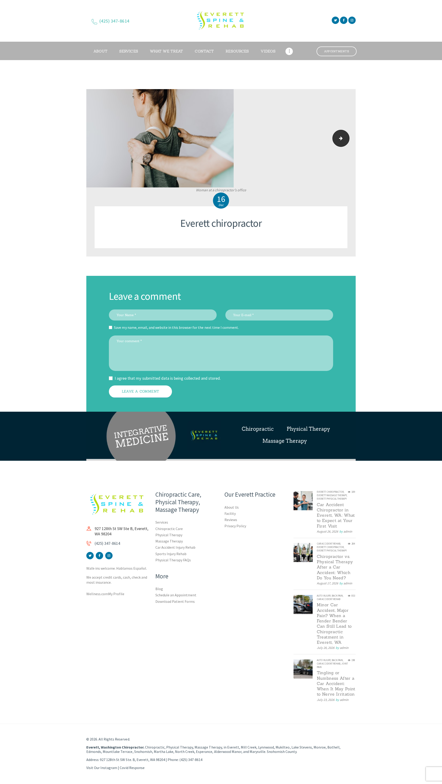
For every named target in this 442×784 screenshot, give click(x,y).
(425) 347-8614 (107, 543)
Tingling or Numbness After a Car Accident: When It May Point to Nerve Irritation (336, 683)
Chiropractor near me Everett (347, 138)
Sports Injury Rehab (170, 553)
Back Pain (337, 595)
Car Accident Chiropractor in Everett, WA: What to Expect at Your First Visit (336, 515)
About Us (231, 507)
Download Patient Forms (175, 601)
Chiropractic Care (169, 528)
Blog (159, 588)
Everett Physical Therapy (332, 498)
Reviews (230, 519)
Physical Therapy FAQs (173, 560)
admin (347, 531)
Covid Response (132, 767)
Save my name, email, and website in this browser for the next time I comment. (176, 327)
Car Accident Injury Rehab (175, 547)
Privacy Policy (235, 526)
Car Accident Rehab (328, 543)
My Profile (116, 594)
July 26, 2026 (325, 648)
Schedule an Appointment (175, 595)
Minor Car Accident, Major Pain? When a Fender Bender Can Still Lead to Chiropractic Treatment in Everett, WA (334, 623)
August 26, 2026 (327, 531)
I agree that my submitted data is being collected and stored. (168, 378)
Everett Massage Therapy (332, 495)
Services (161, 522)
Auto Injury (324, 595)
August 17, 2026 (327, 583)
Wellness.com (97, 594)
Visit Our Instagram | (103, 767)
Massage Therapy (169, 541)
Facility (230, 513)
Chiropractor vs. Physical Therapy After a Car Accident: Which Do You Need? (335, 567)
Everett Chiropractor (330, 491)
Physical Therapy (168, 535)
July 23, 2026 (325, 700)
